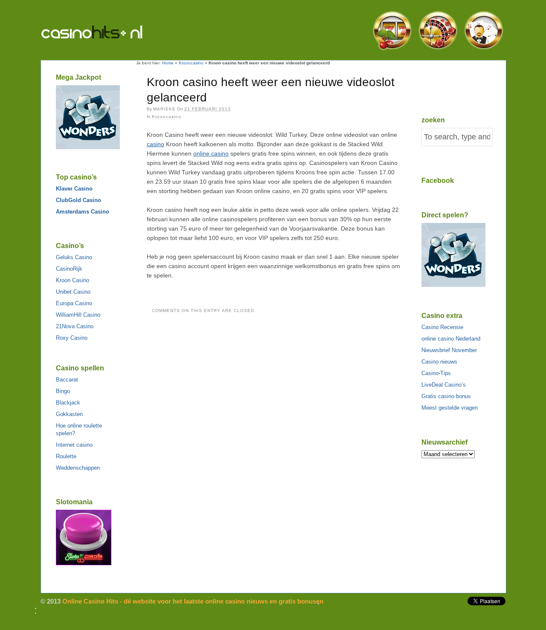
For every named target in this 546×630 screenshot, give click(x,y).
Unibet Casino (73, 292)
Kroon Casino (72, 280)
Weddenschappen (78, 468)
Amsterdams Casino (82, 211)
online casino (211, 153)
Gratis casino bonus (446, 396)
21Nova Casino (74, 326)
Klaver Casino (74, 188)
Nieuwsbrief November (449, 350)
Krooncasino (191, 63)
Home (168, 63)
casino (155, 144)
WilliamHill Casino (78, 315)
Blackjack (68, 402)
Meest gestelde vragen (449, 408)
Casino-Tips (436, 373)
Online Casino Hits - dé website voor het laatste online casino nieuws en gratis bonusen (110, 34)
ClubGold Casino (78, 200)
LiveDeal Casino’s (443, 384)
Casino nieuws (439, 361)
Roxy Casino (71, 338)
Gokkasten (69, 414)
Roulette (66, 456)
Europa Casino (74, 303)
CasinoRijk (69, 269)
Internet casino (74, 445)
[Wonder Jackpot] (88, 147)
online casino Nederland (450, 338)
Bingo (63, 391)
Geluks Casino (74, 257)
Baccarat (67, 379)
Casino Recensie (442, 327)
